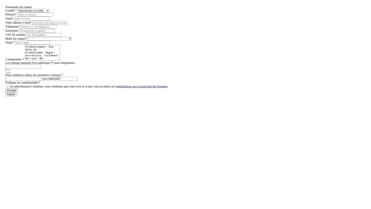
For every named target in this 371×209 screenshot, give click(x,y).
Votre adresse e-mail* (18, 22)
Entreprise (12, 30)
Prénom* (11, 14)
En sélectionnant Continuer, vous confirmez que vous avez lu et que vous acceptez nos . (89, 86)
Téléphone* (13, 26)
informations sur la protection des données (141, 86)
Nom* (9, 18)
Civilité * (11, 10)
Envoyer (11, 90)
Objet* (9, 42)
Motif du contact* (16, 38)
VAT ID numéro (15, 34)
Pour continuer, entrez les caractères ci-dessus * (34, 75)
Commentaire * (15, 59)
